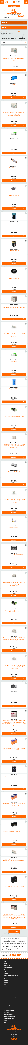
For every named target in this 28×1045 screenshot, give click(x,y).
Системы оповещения (8, 1014)
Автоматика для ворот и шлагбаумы (12, 991)
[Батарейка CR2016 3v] (14, 188)
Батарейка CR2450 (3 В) (14, 471)
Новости (5, 986)
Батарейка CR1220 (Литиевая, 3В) (14, 693)
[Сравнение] (25, 50)
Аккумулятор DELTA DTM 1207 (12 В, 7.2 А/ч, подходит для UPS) (14, 804)
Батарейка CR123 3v (14, 389)
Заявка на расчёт (14, 6)
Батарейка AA (14, 361)
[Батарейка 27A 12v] (14, 160)
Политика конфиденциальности (11, 975)
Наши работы (7, 965)
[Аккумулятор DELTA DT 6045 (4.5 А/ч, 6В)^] (14, 769)
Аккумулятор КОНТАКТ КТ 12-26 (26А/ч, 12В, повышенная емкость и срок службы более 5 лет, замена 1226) (14, 584)
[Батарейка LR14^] (14, 216)
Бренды (5, 963)
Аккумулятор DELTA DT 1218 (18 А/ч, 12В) (14, 886)
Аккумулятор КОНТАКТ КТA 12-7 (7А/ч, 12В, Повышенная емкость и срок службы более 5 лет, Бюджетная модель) (14, 114)
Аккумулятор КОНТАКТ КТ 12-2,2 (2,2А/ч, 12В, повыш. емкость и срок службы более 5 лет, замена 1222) (14, 335)
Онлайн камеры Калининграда (10, 988)
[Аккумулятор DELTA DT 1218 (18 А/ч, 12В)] (14, 879)
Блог (5, 984)
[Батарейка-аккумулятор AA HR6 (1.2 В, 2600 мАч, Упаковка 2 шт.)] (14, 603)
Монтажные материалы (9, 1010)
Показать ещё (14, 931)
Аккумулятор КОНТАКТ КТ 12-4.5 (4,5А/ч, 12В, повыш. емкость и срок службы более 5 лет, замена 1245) (14, 501)
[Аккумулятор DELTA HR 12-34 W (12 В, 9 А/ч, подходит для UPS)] (14, 741)
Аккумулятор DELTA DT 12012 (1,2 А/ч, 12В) (14, 831)
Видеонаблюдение (8, 993)
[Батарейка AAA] (14, 133)
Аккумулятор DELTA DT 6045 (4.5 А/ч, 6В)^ (14, 776)
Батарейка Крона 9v (14, 250)
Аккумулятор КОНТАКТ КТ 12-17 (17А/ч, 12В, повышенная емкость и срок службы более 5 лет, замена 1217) (14, 445)
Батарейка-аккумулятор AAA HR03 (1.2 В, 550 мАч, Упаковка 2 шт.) (14, 417)
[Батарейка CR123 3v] (14, 382)
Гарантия (6, 982)
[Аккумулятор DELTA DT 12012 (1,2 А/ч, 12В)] (14, 824)
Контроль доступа (7, 995)
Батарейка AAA (14, 140)
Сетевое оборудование (9, 1005)
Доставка (6, 980)
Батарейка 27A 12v (14, 167)
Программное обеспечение (9, 1016)
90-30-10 (6, 17)
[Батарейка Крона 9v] (14, 243)
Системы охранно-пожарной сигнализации (13, 997)
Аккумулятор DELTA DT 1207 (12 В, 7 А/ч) (14, 554)
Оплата (5, 978)
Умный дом (6, 1012)
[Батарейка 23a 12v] (14, 520)
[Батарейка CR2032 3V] (14, 271)
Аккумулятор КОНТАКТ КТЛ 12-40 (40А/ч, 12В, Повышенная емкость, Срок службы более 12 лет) (14, 307)
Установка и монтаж (8, 967)
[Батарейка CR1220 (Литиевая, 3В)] (14, 686)
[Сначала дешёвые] (3, 42)
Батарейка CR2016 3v (14, 195)
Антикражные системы (9, 1018)
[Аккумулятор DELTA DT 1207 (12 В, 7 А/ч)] (14, 548)
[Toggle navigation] (2, 2)
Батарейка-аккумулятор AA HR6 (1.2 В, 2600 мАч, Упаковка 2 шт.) (14, 610)
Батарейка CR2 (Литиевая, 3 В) (14, 84)
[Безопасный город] (14, 11)
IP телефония (7, 1007)
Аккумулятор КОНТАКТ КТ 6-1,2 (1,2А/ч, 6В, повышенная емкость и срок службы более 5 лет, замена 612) (14, 860)
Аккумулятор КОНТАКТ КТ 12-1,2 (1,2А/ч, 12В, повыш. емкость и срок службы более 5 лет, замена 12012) (14, 667)
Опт (4, 969)
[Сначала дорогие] (4, 42)
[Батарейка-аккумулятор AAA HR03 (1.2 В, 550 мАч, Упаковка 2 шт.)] (14, 409)
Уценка (5, 1020)
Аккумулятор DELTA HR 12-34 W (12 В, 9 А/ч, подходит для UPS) (14, 749)
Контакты (6, 973)
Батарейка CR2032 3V (14, 278)
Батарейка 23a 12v (14, 527)
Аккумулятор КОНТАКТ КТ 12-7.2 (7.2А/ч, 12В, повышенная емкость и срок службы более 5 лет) (14, 58)
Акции (5, 961)
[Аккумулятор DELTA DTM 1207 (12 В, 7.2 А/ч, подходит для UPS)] (14, 796)
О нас (5, 971)
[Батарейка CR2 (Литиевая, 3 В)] (14, 78)
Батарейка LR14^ (14, 223)
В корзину (13, 70)
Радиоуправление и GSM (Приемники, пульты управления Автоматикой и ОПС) (14, 1002)
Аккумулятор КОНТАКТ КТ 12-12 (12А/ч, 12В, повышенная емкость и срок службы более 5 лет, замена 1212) (14, 639)
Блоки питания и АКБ (8, 999)
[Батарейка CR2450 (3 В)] (14, 465)
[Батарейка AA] (14, 354)
